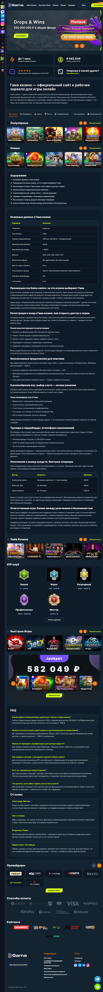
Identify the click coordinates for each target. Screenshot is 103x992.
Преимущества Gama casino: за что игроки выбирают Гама (37, 183)
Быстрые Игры (45, 5)
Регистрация (21, 36)
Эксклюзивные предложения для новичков (30, 190)
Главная (14, 114)
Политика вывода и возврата (54, 971)
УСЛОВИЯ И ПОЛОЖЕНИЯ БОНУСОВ (53, 962)
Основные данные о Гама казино (26, 180)
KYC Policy (47, 958)
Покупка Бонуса (63, 114)
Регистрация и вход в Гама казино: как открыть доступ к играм (38, 186)
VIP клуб (78, 961)
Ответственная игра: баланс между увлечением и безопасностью (40, 203)
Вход (83, 5)
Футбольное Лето (96, 114)
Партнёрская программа (18, 965)
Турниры (71, 5)
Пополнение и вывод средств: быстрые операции (33, 200)
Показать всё (54, 695)
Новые (39, 114)
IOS (3, 78)
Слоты (49, 114)
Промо (63, 5)
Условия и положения (51, 965)
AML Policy (48, 968)
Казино (55, 5)
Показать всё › (95, 123)
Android (2, 74)
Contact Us (78, 958)
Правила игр (48, 977)
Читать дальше (54, 620)
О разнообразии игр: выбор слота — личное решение (34, 193)
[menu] (3, 2)
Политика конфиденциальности (55, 974)
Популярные (27, 114)
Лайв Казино (31, 5)
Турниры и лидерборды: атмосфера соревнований (33, 196)
